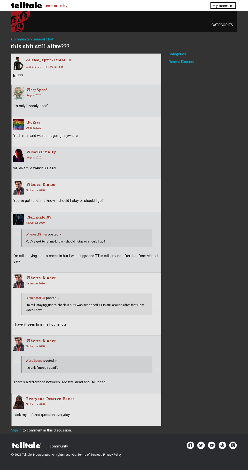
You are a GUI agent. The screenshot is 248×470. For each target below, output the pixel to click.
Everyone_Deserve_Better (50, 398)
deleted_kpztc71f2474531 (48, 60)
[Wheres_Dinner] (18, 188)
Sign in (16, 430)
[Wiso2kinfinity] (18, 155)
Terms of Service (89, 454)
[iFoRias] (18, 124)
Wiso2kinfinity (41, 152)
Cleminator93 (38, 217)
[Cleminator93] (18, 219)
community (57, 5)
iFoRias (33, 122)
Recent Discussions (185, 62)
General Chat (55, 67)
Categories (222, 25)
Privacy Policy (112, 454)
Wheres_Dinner (41, 184)
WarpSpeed (36, 89)
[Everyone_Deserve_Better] (18, 402)
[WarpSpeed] (18, 93)
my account (223, 5)
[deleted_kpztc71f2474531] (18, 63)
